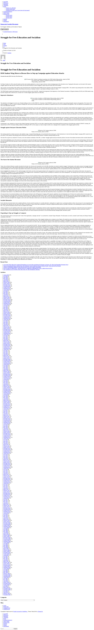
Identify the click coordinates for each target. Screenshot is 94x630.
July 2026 (5, 276)
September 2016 (6, 422)
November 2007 (6, 552)
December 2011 (6, 493)
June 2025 (5, 292)
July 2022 (5, 335)
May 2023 (5, 323)
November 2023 (6, 315)
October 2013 (6, 465)
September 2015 (6, 437)
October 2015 (6, 436)
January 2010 (6, 521)
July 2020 (5, 365)
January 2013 (6, 477)
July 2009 (5, 529)
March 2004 (6, 587)
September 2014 (6, 452)
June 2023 (5, 322)
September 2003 (6, 589)
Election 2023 (6, 14)
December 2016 (6, 418)
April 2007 (5, 560)
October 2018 (6, 391)
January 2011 (6, 506)
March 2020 (6, 370)
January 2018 (6, 402)
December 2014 (6, 448)
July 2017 (5, 410)
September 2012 (6, 482)
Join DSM (5, 1)
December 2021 (6, 344)
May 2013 (5, 472)
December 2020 (6, 359)
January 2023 (6, 328)
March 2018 (6, 400)
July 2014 (5, 454)
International (6, 21)
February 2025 (6, 297)
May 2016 (5, 427)
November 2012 (6, 479)
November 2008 (6, 539)
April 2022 (5, 339)
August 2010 (6, 512)
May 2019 (5, 382)
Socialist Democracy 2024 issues (10, 31)
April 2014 (5, 458)
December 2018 (6, 389)
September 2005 (6, 576)
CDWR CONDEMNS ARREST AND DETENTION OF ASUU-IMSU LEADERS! (22, 267)
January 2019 (6, 387)
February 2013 (6, 475)
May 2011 (5, 501)
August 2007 (6, 555)
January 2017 (6, 417)
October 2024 (6, 302)
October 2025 (6, 287)
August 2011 (6, 498)
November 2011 (6, 494)
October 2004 (6, 584)
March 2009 (6, 534)
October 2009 (6, 525)
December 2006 (6, 565)
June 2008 (5, 545)
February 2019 (6, 386)
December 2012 (6, 478)
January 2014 (6, 462)
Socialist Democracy (7, 11)
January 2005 (6, 582)
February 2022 (6, 341)
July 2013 (5, 469)
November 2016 (6, 420)
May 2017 (5, 412)
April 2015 (5, 443)
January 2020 (6, 372)
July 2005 (5, 578)
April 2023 (5, 324)
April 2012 (5, 488)
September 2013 (6, 467)
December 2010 (6, 508)
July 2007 (5, 556)
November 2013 (6, 464)
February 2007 (6, 562)
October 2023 (6, 317)
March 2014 (6, 459)
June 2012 (5, 485)
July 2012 (5, 484)
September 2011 (6, 496)
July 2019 (5, 380)
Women (5, 20)
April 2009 (5, 532)
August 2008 (6, 542)
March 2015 (6, 444)
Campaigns (5, 5)
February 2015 (6, 446)
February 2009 (6, 535)
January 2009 (6, 536)
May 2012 (5, 486)
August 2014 (6, 453)
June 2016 (5, 426)
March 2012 (6, 489)
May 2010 (5, 516)
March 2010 (6, 519)
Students (5, 19)
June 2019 (5, 381)
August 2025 (6, 289)
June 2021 (5, 351)
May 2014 (5, 457)
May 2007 (5, 558)
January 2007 (6, 563)
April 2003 (5, 592)
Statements (5, 4)
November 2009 (6, 524)
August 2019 (6, 379)
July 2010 (5, 514)
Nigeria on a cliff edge (11, 7)
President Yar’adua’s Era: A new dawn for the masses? (18, 10)
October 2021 (6, 346)
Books (4, 6)
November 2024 (6, 301)
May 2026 (5, 278)
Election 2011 (9, 17)
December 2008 (6, 537)
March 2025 (6, 296)
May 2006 (5, 572)
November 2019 (6, 375)
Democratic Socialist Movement (9, 24)
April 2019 (5, 384)
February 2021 (6, 356)
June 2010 (5, 515)
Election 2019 (9, 15)
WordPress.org (6, 609)
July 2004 (5, 586)
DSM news (5, 3)
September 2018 (6, 392)
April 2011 (5, 503)
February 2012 (6, 490)
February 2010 (6, 520)
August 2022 (6, 334)
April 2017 (5, 413)
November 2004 (6, 583)
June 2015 (5, 441)
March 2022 (6, 340)
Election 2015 (9, 16)
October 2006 (6, 566)
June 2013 (5, 470)
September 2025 (6, 288)
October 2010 (6, 510)
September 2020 (6, 363)
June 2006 (5, 571)
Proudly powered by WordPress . (20, 611)
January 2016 (6, 432)
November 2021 (6, 345)
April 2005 (5, 581)
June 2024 (5, 307)
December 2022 (6, 329)
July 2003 (5, 591)
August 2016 (6, 423)
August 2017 (6, 408)
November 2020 (6, 360)
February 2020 (6, 371)
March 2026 (6, 281)
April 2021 (5, 354)
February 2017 (6, 416)
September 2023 (6, 318)
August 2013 (6, 468)
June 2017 (5, 411)
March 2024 (6, 310)
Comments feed (6, 608)
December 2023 (6, 314)
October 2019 (6, 376)
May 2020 (5, 367)
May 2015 (5, 442)
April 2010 (5, 517)
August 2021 (6, 349)
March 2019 (6, 385)
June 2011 (5, 500)
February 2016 (6, 431)
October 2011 (6, 495)
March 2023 (6, 325)
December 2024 (6, 299)
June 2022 (5, 336)
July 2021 (5, 350)
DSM (4, 60)
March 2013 (6, 474)
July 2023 (5, 320)
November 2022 (6, 330)
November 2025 (6, 286)
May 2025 (5, 293)
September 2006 (6, 567)
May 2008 (5, 546)
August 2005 (6, 577)
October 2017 (6, 406)
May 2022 (5, 338)
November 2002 (6, 594)
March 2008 (6, 548)
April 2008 (5, 547)
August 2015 (6, 438)
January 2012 (6, 491)
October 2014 (6, 451)
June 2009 (5, 530)
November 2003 (6, 588)
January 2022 (6, 343)
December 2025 (6, 284)
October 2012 (6, 480)
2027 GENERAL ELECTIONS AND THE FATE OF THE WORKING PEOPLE (21, 269)
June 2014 (5, 455)
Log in (4, 605)
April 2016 (5, 428)
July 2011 (5, 499)
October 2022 (6, 332)
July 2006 (5, 570)
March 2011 (6, 504)
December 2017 (6, 403)
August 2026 (6, 275)
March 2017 (6, 415)
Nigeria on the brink (10, 9)
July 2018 (5, 395)
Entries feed (5, 606)
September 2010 (6, 511)
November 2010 (6, 509)
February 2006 (6, 573)
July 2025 (5, 291)
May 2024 (5, 308)
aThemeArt (40, 611)
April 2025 (5, 294)
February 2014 (6, 460)
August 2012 (6, 483)
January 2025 (6, 298)
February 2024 (6, 312)
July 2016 (5, 424)
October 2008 (6, 540)
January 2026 (6, 283)
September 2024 (6, 303)
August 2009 (6, 527)
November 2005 (6, 574)
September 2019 (6, 377)
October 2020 (6, 361)
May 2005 (5, 579)
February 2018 (6, 401)
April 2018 (5, 398)
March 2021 (6, 355)
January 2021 (6, 358)
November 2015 (6, 434)
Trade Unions (6, 12)
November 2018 (6, 390)
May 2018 (5, 397)
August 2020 (6, 364)
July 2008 (5, 543)
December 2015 (6, 433)
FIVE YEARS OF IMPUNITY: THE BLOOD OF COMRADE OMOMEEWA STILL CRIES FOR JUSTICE (27, 268)
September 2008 (6, 541)
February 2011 (6, 505)
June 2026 (5, 277)
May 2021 (5, 353)
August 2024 (6, 304)
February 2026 (6, 282)
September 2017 (6, 407)
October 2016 (6, 421)
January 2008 (6, 551)
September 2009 (6, 526)
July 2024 (5, 305)
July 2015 (5, 439)
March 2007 (6, 561)
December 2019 (6, 374)
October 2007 (6, 553)
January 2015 (6, 447)
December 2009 (6, 522)
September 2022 (6, 333)
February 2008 (6, 550)
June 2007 (5, 557)
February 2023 (6, 327)
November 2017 (6, 405)
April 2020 (5, 369)
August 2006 (6, 568)
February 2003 (6, 593)
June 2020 (5, 366)
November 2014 (6, 449)
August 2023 (6, 319)
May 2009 (5, 531)
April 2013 (5, 473)
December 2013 (6, 463)
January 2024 (6, 313)
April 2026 (5, 279)
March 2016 (6, 429)
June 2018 (5, 396)
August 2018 (6, 393)
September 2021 (6, 348)
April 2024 (5, 309)
